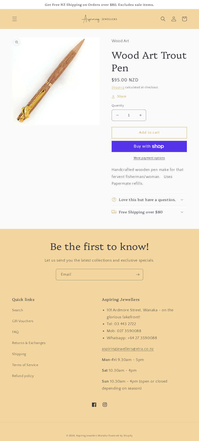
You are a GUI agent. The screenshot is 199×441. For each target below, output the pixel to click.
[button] (14, 19)
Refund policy (23, 376)
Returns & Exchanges (28, 343)
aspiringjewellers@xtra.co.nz (128, 349)
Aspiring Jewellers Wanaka (92, 435)
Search (17, 310)
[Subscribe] (137, 274)
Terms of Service (25, 365)
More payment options (149, 158)
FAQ (15, 332)
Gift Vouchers (22, 321)
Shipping (118, 87)
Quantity (118, 105)
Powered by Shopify (120, 435)
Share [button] (121, 96)
